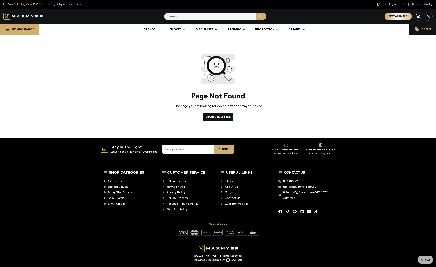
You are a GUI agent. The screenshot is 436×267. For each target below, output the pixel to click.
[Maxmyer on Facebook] (280, 211)
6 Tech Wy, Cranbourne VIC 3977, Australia (305, 195)
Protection (265, 29)
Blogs (229, 192)
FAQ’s (229, 181)
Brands (150, 29)
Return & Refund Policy (182, 203)
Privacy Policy (175, 192)
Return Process (177, 198)
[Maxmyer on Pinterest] (295, 211)
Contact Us (232, 198)
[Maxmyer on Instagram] (287, 211)
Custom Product (236, 203)
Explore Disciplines (218, 117)
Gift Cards (115, 181)
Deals (426, 29)
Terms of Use (175, 186)
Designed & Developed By (209, 259)
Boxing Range (23, 29)
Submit (224, 149)
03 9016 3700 (292, 181)
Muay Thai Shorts (120, 192)
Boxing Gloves (118, 186)
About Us (231, 186)
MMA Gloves (117, 203)
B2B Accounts (176, 181)
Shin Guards (116, 198)
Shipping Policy (177, 209)
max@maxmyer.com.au (299, 186)
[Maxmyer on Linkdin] (302, 211)
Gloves (176, 29)
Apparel (295, 29)
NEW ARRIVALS (398, 16)
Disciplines (204, 29)
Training (234, 29)
